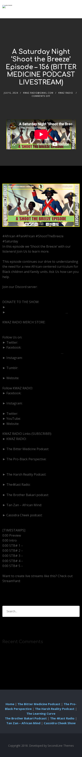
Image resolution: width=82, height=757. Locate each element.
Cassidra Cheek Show (60, 723)
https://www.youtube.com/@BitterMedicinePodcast (40, 454)
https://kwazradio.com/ (19, 327)
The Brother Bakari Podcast (26, 718)
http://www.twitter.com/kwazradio (44, 413)
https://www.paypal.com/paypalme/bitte (36, 312)
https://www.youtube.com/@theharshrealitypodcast (40, 479)
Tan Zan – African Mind (23, 723)
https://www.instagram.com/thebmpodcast (34, 363)
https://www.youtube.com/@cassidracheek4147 (37, 520)
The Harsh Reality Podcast (54, 709)
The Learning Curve (40, 713)
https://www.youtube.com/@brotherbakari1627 (37, 500)
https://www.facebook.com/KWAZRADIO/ (32, 398)
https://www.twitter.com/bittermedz (45, 342)
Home (10, 704)
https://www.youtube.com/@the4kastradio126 (36, 490)
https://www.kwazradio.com (40, 424)
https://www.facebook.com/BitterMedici (31, 352)
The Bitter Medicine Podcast (39, 704)
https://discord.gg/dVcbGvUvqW (26, 292)
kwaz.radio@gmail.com (38, 92)
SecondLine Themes (61, 745)
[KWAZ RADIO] (7, 6)
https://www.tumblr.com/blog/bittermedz (32, 373)
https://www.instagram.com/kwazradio (31, 408)
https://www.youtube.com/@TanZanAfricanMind (38, 510)
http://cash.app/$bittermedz (27, 307)
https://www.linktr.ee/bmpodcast (44, 378)
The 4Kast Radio (62, 718)
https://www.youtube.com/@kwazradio (50, 418)
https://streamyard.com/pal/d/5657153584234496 (39, 586)
